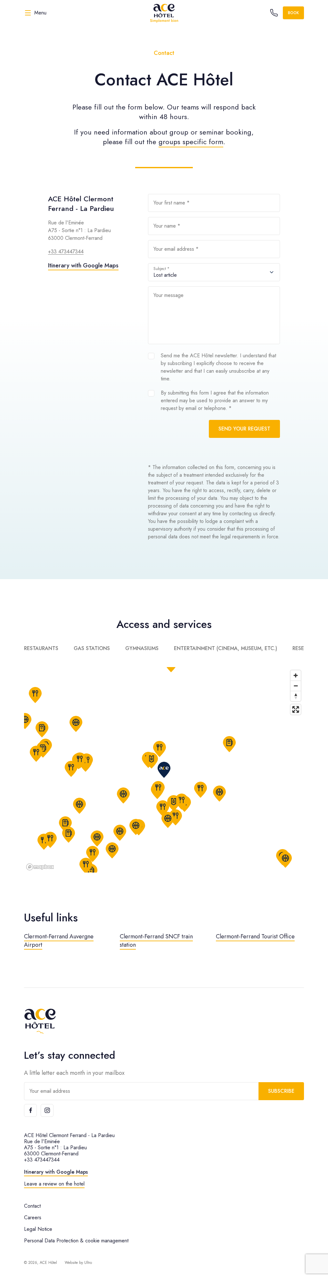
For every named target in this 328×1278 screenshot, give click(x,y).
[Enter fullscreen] (296, 709)
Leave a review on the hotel (54, 1183)
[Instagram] (47, 1110)
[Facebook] (30, 1110)
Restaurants (41, 648)
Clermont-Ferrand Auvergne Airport (59, 940)
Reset (299, 648)
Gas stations (92, 648)
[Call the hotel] (274, 13)
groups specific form (191, 141)
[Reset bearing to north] (296, 696)
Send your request (244, 428)
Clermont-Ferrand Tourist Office (255, 936)
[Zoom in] (296, 675)
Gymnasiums (142, 648)
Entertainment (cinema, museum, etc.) (225, 648)
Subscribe (281, 1091)
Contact (32, 1206)
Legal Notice (38, 1229)
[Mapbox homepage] (40, 867)
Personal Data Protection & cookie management (76, 1240)
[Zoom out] (296, 686)
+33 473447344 (66, 251)
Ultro (88, 1262)
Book (293, 13)
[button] (42, 729)
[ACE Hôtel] (164, 12)
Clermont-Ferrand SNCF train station (156, 940)
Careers (32, 1217)
